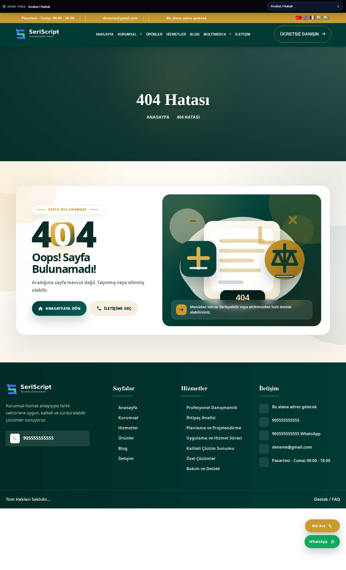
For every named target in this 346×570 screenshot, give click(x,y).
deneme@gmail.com (120, 18)
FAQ (336, 499)
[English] (306, 18)
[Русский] (326, 18)
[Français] (312, 18)
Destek (321, 499)
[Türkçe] (299, 18)
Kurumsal (127, 34)
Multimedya (215, 34)
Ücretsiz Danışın (300, 34)
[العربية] (319, 18)
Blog (195, 34)
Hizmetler (176, 34)
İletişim (242, 34)
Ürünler (154, 34)
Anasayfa (105, 34)
